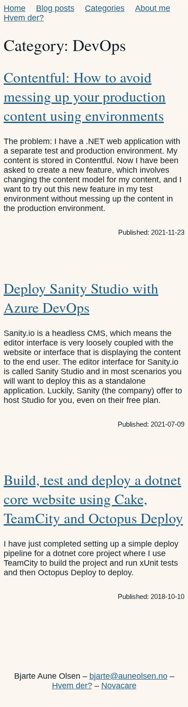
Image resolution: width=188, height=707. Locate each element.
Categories (105, 8)
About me (152, 8)
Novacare (118, 685)
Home (15, 8)
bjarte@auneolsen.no (128, 676)
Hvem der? (24, 17)
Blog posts (55, 8)
